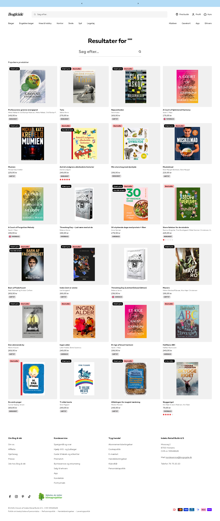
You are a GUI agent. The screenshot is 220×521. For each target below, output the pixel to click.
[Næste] (138, 3)
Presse (11, 459)
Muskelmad (168, 167)
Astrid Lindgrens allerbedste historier (77, 167)
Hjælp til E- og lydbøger (65, 449)
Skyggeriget (168, 402)
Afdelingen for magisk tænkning (125, 402)
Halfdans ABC (169, 345)
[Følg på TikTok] (29, 496)
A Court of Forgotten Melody (21, 227)
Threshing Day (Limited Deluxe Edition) (129, 288)
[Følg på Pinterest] (23, 496)
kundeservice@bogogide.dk (179, 457)
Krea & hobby (45, 23)
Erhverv (208, 23)
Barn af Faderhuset (17, 288)
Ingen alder (65, 345)
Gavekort (186, 23)
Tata (62, 110)
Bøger (11, 23)
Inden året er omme (68, 288)
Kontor (60, 23)
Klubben (173, 23)
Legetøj (90, 23)
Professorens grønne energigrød (23, 110)
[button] (65, 179)
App (198, 23)
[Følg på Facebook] (10, 496)
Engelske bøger (26, 23)
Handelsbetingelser (117, 459)
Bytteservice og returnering (67, 463)
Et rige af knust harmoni (122, 345)
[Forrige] (81, 3)
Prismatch (58, 459)
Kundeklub (59, 478)
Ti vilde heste (66, 402)
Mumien (11, 167)
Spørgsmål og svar (62, 444)
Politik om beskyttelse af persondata (23, 511)
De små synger (15, 402)
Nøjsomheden (117, 110)
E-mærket (113, 454)
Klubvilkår (112, 463)
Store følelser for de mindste (176, 227)
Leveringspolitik (83, 511)
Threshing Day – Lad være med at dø (76, 227)
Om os (11, 444)
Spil (80, 23)
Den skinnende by (16, 345)
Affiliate (11, 449)
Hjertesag (13, 454)
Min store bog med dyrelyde (123, 167)
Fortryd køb (59, 483)
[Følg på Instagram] (16, 496)
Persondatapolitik (116, 468)
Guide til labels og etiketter (66, 454)
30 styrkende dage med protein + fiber (128, 227)
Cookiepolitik (114, 449)
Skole (70, 23)
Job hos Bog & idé (16, 463)
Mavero (166, 288)
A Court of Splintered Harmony (176, 110)
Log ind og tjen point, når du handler (110, 3)
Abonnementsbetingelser (120, 444)
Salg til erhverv (61, 468)
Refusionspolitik (48, 511)
